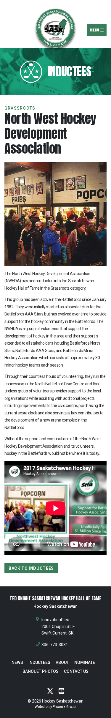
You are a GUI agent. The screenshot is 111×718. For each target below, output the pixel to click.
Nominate (84, 662)
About (62, 662)
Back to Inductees (31, 568)
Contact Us (76, 671)
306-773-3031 (54, 644)
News (17, 662)
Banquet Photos (40, 671)
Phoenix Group (64, 707)
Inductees (39, 662)
